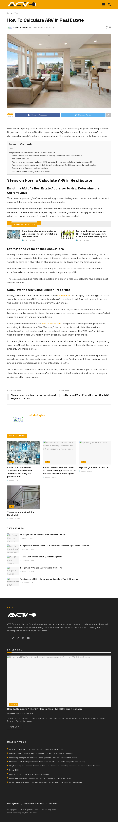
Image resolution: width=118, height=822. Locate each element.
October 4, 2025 (14, 519)
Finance (13, 705)
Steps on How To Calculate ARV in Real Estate (32, 152)
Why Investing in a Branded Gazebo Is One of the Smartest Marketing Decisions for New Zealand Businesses (55, 766)
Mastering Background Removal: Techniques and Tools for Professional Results (43, 758)
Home (9, 13)
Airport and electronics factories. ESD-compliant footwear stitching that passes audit (52, 162)
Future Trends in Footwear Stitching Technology (30, 774)
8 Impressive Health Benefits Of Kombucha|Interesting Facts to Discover (54, 546)
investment (63, 295)
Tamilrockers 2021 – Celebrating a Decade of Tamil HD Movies (49, 579)
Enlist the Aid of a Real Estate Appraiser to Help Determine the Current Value (47, 155)
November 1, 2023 (27, 549)
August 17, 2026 (23, 714)
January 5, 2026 (83, 240)
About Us (52, 803)
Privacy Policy (13, 803)
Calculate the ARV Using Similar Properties (31, 171)
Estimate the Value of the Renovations (30, 168)
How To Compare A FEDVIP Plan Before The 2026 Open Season (44, 709)
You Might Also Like (20, 159)
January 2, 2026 (29, 240)
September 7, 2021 (28, 583)
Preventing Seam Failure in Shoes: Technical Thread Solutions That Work (40, 778)
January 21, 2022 (40, 27)
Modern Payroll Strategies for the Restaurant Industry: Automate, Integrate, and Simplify (47, 762)
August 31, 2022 (27, 538)
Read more (15, 727)
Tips (16, 13)
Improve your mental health (93, 467)
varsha (12, 714)
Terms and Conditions (34, 803)
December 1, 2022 (27, 560)
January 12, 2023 (27, 572)
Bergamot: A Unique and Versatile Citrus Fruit (41, 568)
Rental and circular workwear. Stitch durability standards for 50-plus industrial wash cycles (54, 165)
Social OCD (14, 770)
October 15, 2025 (86, 471)
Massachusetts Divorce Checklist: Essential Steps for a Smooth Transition (41, 753)
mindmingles (22, 27)
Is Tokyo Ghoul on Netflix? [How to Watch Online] (42, 534)
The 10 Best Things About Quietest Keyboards (41, 557)
